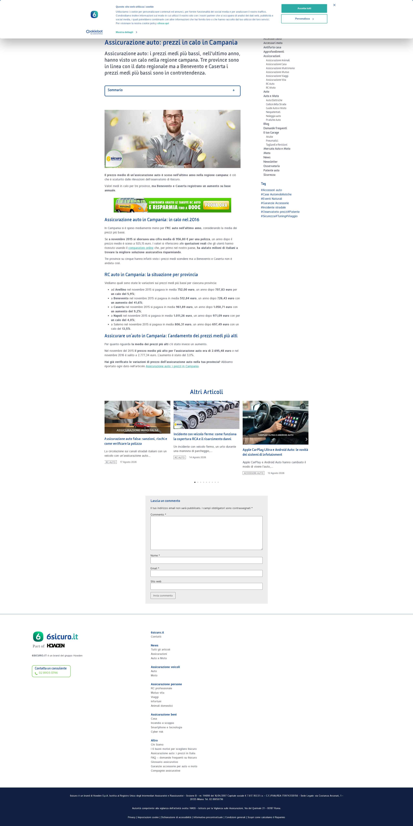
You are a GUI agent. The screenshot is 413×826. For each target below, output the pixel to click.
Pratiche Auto (273, 120)
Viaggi (155, 697)
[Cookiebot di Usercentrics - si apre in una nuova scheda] (94, 32)
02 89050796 (216, 799)
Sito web (156, 581)
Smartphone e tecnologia (166, 727)
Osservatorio (271, 166)
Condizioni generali (235, 817)
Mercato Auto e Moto (276, 149)
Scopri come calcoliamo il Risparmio (266, 817)
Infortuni (156, 701)
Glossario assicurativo (164, 762)
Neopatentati (273, 112)
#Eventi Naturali (271, 199)
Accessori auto (272, 39)
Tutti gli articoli (160, 650)
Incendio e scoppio (162, 723)
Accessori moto (272, 43)
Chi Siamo (157, 745)
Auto (266, 92)
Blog (266, 124)
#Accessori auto (271, 190)
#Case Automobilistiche (276, 194)
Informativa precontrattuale (208, 817)
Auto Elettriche (274, 101)
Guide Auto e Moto (276, 108)
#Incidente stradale (273, 208)
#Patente (293, 212)
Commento (158, 514)
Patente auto (271, 171)
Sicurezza (269, 175)
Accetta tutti (304, 8)
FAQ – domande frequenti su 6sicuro (174, 758)
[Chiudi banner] (334, 5)
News (267, 158)
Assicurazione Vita (276, 80)
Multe (269, 137)
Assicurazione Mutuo (277, 72)
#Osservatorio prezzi (274, 212)
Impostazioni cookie (148, 817)
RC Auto (270, 84)
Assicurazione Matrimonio (280, 68)
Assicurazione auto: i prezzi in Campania (172, 366)
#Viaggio (291, 216)
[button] (107, 439)
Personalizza (302, 18)
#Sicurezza (268, 216)
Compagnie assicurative (165, 771)
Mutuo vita (157, 693)
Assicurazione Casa (276, 64)
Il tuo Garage (271, 133)
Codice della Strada (276, 105)
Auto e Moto (271, 96)
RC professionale (161, 688)
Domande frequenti (275, 128)
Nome (155, 555)
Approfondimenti (273, 52)
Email (155, 568)
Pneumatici (272, 141)
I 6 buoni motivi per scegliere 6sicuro (174, 749)
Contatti (156, 637)
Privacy (131, 817)
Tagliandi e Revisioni (276, 145)
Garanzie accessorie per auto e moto (174, 766)
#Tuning (280, 216)
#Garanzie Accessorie (275, 203)
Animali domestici (162, 706)
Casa (154, 719)
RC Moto (271, 88)
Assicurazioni (271, 56)
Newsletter (270, 162)
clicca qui (163, 23)
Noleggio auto (273, 116)
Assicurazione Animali (278, 61)
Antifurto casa (272, 48)
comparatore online (140, 248)
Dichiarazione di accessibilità (176, 817)
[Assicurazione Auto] (173, 205)
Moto (266, 153)
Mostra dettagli (124, 32)
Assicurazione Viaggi (277, 76)
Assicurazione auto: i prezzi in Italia (173, 753)
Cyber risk (157, 732)
